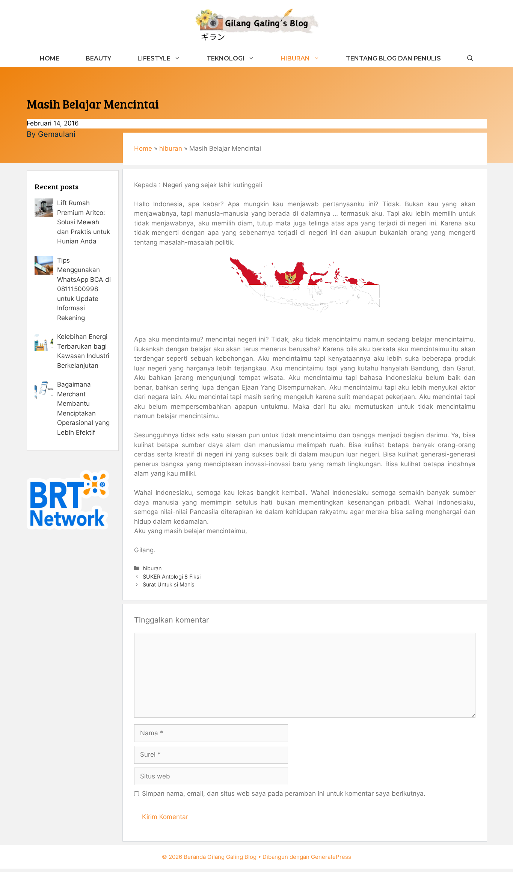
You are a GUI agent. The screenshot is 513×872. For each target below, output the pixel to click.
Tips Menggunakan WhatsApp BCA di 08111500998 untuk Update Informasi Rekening (84, 289)
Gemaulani (56, 134)
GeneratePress (331, 856)
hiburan (295, 58)
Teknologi (225, 58)
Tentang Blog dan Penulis (393, 58)
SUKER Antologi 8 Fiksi (172, 576)
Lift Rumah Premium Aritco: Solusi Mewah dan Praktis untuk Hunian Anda (83, 222)
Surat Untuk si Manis (169, 584)
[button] (470, 58)
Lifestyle (153, 58)
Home (49, 58)
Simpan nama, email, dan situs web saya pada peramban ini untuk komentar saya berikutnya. (283, 793)
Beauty (98, 58)
